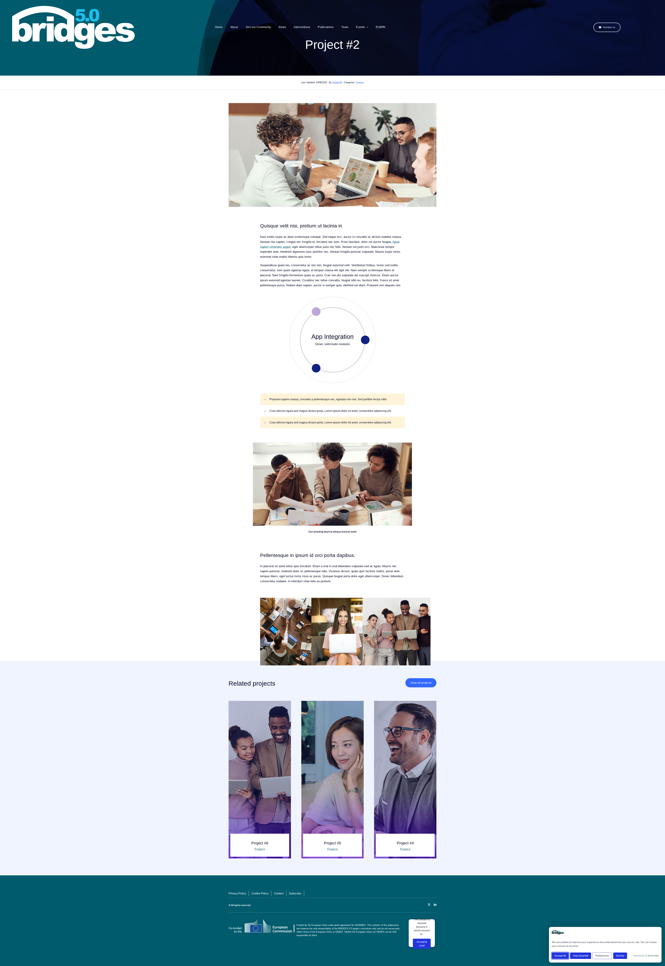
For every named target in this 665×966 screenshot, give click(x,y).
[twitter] (429, 904)
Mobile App (332, 336)
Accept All (560, 955)
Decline (620, 955)
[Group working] (73, 7)
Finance (360, 82)
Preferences (602, 955)
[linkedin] (435, 904)
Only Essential (580, 955)
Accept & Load (422, 943)
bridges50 (337, 82)
